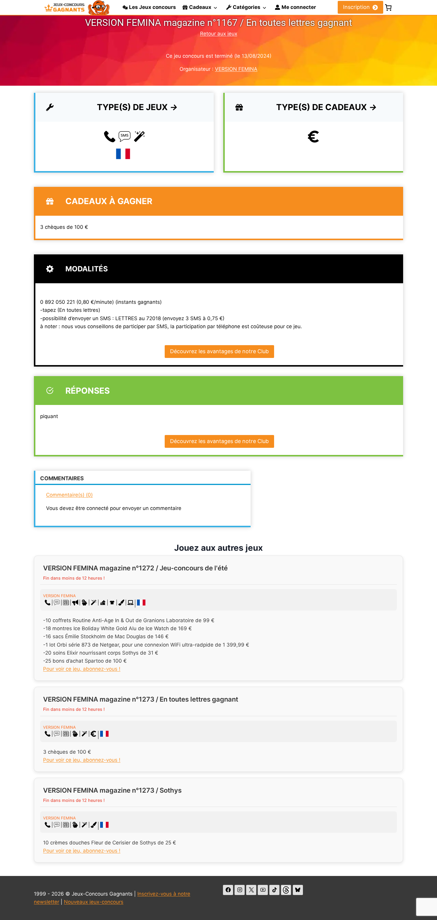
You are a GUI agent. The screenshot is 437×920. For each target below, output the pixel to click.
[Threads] (286, 890)
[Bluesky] (298, 890)
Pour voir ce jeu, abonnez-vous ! (81, 669)
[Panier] (388, 7)
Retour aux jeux (218, 34)
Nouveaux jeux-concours (93, 902)
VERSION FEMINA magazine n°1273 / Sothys (112, 790)
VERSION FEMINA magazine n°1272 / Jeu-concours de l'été (135, 568)
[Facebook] (228, 890)
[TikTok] (274, 890)
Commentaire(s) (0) (69, 495)
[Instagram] (240, 890)
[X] (251, 890)
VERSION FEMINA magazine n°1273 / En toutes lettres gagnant (140, 699)
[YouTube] (263, 890)
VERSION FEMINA (236, 69)
